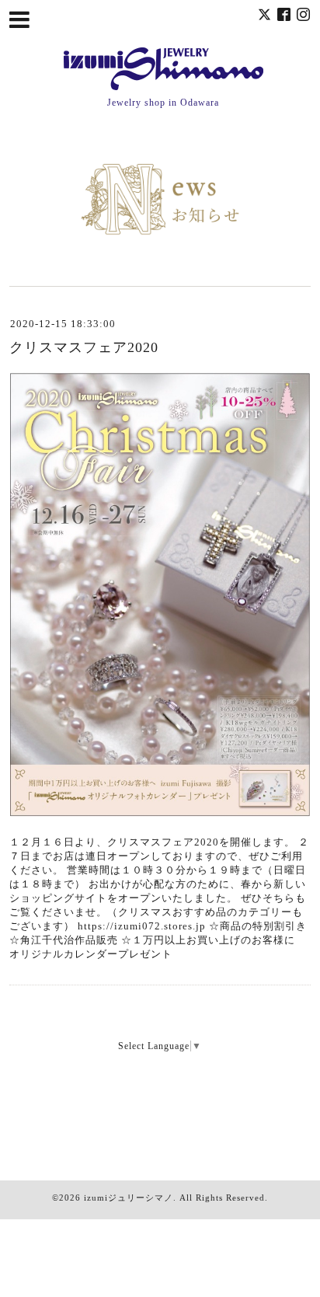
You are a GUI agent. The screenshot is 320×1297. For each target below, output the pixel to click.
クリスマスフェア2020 (83, 347)
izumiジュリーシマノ (128, 1197)
